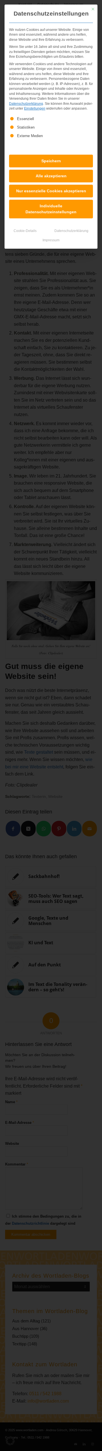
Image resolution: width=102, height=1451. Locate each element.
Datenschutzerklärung (26, 104)
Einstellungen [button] (34, 108)
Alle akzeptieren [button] (51, 176)
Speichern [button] (51, 161)
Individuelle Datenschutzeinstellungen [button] (51, 209)
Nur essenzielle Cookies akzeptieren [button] (51, 191)
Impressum (51, 240)
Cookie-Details (25, 231)
